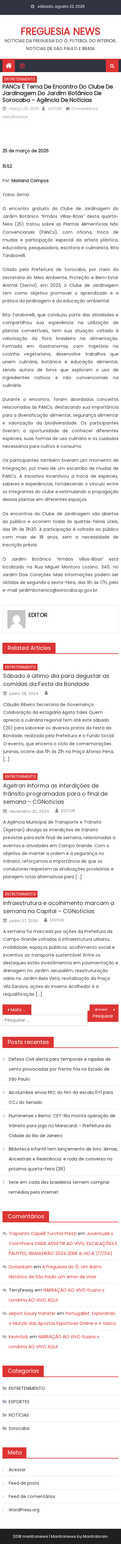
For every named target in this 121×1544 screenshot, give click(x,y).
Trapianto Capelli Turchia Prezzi (43, 1233)
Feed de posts (24, 1483)
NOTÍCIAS (19, 1415)
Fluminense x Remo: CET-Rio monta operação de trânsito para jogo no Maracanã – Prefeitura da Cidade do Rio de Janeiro (62, 1126)
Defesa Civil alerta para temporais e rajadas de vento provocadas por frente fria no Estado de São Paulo (60, 1069)
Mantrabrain (95, 1536)
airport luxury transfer (32, 1313)
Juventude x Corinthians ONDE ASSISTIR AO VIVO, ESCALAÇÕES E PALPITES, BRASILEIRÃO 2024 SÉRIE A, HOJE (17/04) (63, 1243)
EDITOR (54, 109)
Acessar (17, 1470)
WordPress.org (24, 1510)
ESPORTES (19, 1402)
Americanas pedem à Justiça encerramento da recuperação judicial (107, 1010)
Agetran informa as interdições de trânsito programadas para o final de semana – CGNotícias (55, 794)
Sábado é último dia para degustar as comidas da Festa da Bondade (56, 680)
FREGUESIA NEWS (61, 31)
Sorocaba (19, 1428)
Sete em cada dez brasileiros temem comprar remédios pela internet (59, 1187)
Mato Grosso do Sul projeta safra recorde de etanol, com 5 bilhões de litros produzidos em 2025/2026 (21, 1010)
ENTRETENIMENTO (19, 79)
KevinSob (18, 1337)
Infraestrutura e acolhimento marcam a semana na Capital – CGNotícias (58, 907)
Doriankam (20, 1267)
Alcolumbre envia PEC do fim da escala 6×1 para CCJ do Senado (61, 1097)
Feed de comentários (32, 1496)
